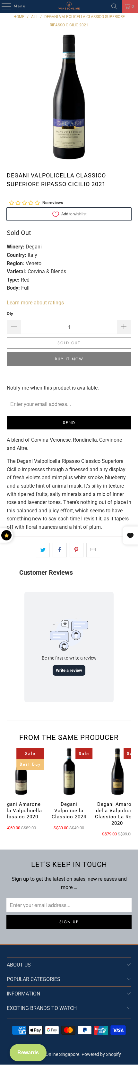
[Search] (114, 6)
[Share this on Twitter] (43, 550)
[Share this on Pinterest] (76, 550)
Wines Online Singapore (56, 1054)
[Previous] (9, 792)
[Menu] (3, 6)
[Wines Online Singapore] (69, 6)
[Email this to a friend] (93, 550)
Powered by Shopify (101, 1054)
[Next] (128, 792)
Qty (10, 313)
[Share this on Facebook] (59, 550)
